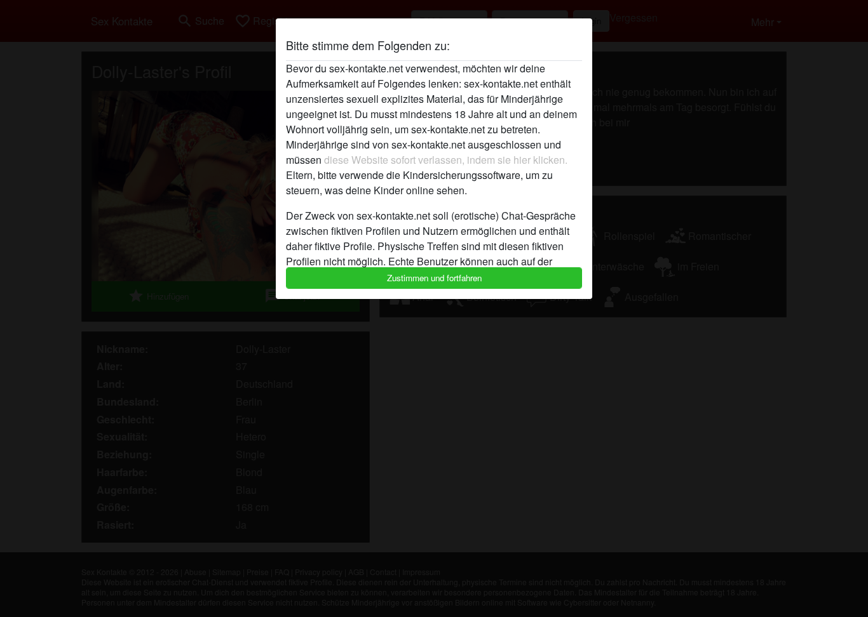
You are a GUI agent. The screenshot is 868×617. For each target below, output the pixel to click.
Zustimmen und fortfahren (434, 278)
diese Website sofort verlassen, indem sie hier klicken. (445, 159)
